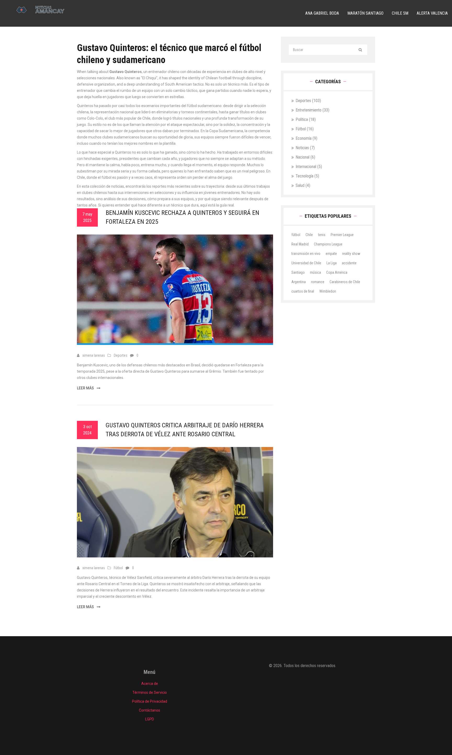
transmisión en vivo (305, 253)
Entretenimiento (312, 110)
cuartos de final (302, 291)
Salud (303, 185)
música (315, 272)
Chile (309, 235)
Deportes (120, 355)
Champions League (328, 244)
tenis (321, 235)
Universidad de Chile (306, 263)
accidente (349, 263)
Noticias (305, 147)
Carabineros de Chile (345, 282)
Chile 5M (400, 13)
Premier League (342, 235)
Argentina (298, 282)
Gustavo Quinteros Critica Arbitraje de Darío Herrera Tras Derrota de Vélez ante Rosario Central (185, 430)
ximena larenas (93, 355)
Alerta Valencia (432, 13)
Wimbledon (327, 291)
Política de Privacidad (149, 701)
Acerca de (149, 683)
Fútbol (118, 568)
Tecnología (307, 176)
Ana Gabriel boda (322, 13)
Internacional (309, 166)
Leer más (86, 388)
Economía (306, 138)
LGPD (149, 719)
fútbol (295, 235)
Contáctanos (149, 710)
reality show (351, 253)
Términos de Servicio (149, 692)
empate (331, 253)
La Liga (331, 263)
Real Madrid (300, 244)
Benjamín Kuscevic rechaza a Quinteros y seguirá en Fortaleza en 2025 (182, 217)
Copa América (336, 272)
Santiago (298, 272)
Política (306, 119)
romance (317, 282)
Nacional (305, 157)
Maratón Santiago (365, 13)
